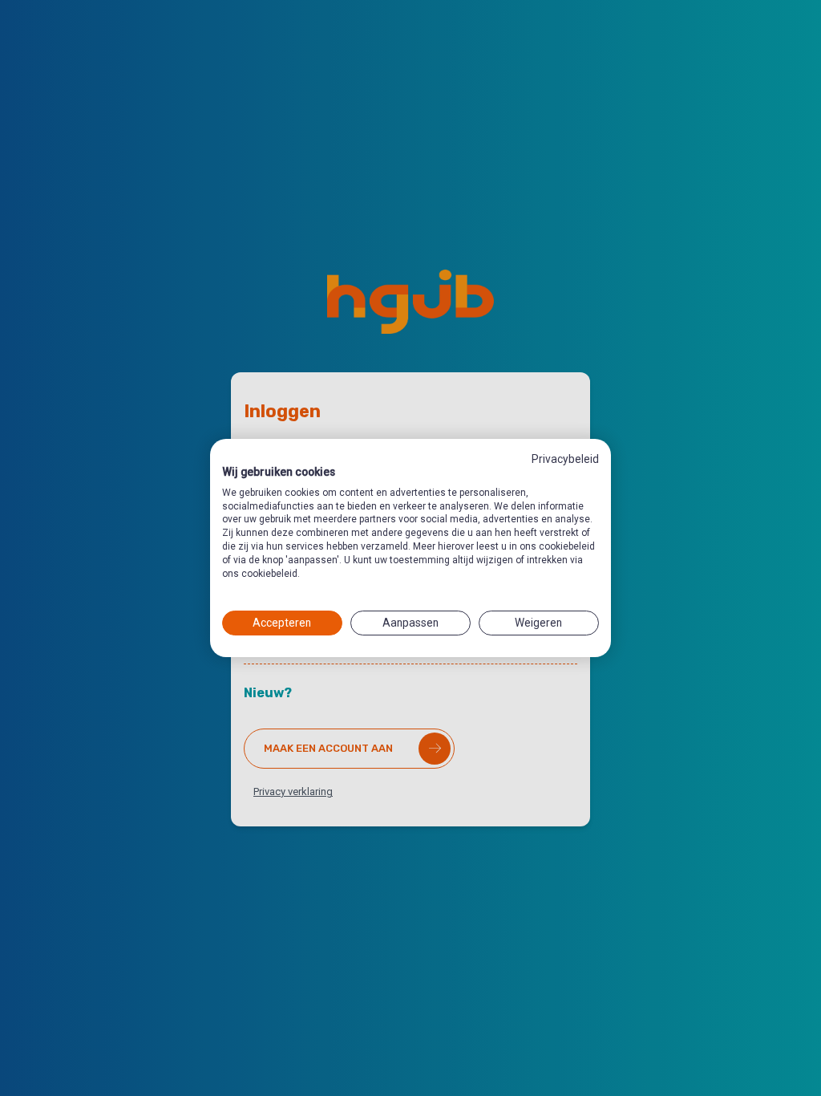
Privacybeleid (565, 459)
